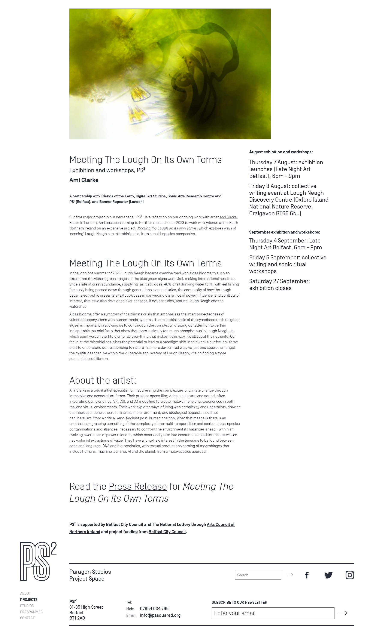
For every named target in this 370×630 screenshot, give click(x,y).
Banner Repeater (113, 201)
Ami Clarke (228, 217)
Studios (27, 606)
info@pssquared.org (160, 615)
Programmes (31, 612)
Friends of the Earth (117, 196)
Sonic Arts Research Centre (191, 196)
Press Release (138, 486)
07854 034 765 (154, 608)
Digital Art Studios (151, 196)
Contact (27, 618)
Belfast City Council (167, 531)
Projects (28, 599)
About (25, 593)
